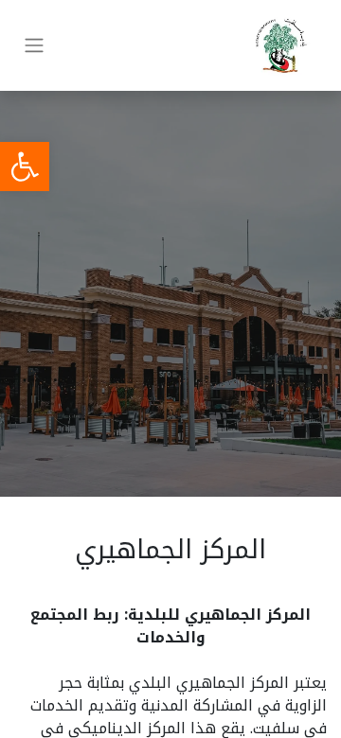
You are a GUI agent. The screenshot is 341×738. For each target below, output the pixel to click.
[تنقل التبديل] (34, 46)
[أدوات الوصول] (24, 166)
